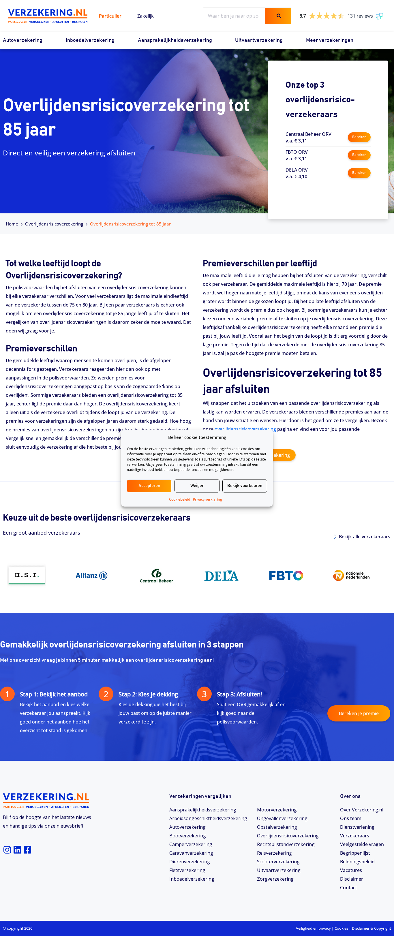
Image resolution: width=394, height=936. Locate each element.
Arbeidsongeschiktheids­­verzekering (208, 818)
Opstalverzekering (277, 827)
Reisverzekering (274, 853)
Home (12, 224)
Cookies (341, 928)
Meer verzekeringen (329, 40)
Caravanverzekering (191, 853)
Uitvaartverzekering (259, 40)
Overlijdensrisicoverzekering (288, 835)
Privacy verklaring (207, 499)
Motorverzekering (277, 810)
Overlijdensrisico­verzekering (54, 224)
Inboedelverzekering (90, 40)
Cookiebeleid (179, 499)
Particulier (110, 16)
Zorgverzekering (275, 879)
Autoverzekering (22, 40)
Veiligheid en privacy (313, 928)
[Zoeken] (278, 16)
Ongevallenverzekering (282, 818)
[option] (35, 575)
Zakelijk (145, 16)
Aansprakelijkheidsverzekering (175, 40)
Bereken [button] (359, 137)
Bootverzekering (187, 835)
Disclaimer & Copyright (371, 928)
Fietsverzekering (187, 870)
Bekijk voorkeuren (244, 486)
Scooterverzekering (278, 861)
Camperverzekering (190, 844)
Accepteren (149, 486)
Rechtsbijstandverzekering (286, 844)
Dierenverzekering (189, 861)
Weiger (197, 486)
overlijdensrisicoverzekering (245, 429)
